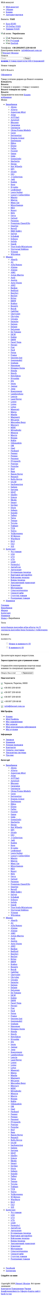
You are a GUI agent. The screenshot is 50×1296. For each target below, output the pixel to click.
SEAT (13, 492)
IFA (12, 381)
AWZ (13, 285)
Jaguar (14, 386)
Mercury (15, 425)
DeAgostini (16, 135)
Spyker (14, 505)
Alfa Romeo (16, 264)
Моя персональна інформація (21, 726)
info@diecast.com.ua (31, 50)
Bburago (15, 122)
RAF (13, 468)
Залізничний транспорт (23, 582)
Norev (14, 210)
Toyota (14, 523)
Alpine (14, 269)
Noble (13, 440)
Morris (14, 435)
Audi (13, 277)
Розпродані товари (20, 598)
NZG (13, 213)
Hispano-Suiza (18, 368)
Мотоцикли (16, 587)
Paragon (15, 220)
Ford (13, 350)
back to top (6, 1293)
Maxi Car (15, 202)
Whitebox (15, 254)
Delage (14, 326)
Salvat (14, 233)
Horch (14, 373)
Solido (14, 241)
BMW (13, 300)
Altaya (14, 109)
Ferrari (14, 344)
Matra (14, 412)
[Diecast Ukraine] (10, 53)
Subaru (14, 510)
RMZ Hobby (16, 231)
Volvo (13, 531)
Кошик (9, 12)
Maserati (15, 409)
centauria (6, 629)
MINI (13, 427)
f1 (40, 627)
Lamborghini (17, 394)
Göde (13, 156)
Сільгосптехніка (19, 590)
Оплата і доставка (15, 750)
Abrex (14, 107)
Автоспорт (16, 569)
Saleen (14, 487)
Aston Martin (17, 275)
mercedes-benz (18, 629)
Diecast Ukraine (22, 1283)
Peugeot (15, 458)
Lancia (14, 396)
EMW (13, 339)
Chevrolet (15, 313)
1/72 (13, 556)
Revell (14, 228)
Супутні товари (19, 595)
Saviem (14, 489)
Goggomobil (16, 360)
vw (37, 627)
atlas (26, 627)
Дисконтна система (16, 752)
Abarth (14, 259)
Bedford (14, 290)
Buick (13, 308)
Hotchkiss (16, 375)
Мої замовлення (14, 721)
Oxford (14, 218)
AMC (13, 272)
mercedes (19, 627)
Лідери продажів (14, 744)
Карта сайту (34, 1291)
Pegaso (14, 456)
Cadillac (15, 311)
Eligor (14, 145)
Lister (13, 404)
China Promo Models (21, 130)
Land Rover (16, 399)
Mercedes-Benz (18, 422)
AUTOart (15, 117)
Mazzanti (15, 417)
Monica (14, 432)
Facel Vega (16, 342)
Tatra (13, 518)
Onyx (13, 215)
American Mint (18, 112)
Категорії (11, 549)
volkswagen (42, 629)
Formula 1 (15, 564)
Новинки (10, 600)
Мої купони (12, 729)
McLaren (15, 419)
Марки (9, 257)
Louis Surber (17, 192)
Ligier (14, 401)
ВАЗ (13, 541)
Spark (13, 244)
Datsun (14, 324)
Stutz (13, 507)
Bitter (13, 298)
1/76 (13, 559)
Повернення (17, 1288)
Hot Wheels (16, 166)
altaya (32, 627)
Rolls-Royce (16, 479)
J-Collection (17, 176)
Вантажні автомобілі (21, 574)
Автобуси (16, 567)
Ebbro (13, 143)
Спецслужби (17, 593)
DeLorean (15, 329)
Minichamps (17, 205)
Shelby (14, 494)
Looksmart (16, 189)
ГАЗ (12, 543)
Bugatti (14, 306)
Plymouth (16, 461)
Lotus (13, 406)
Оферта (24, 1291)
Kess (13, 184)
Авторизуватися (14, 14)
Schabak (15, 236)
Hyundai (15, 378)
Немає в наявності (20, 643)
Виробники (11, 104)
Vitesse (14, 251)
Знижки (10, 739)
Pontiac (14, 463)
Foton (13, 352)
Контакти (11, 747)
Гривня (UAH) (13, 29)
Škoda (14, 500)
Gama (13, 153)
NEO (13, 207)
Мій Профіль (12, 719)
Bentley (14, 293)
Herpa (14, 163)
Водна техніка (18, 580)
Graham (14, 363)
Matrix (14, 200)
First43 (14, 151)
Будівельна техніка (21, 572)
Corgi (13, 132)
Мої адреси (11, 724)
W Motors (15, 536)
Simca (14, 497)
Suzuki (14, 512)
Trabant (14, 525)
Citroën (14, 319)
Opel (13, 448)
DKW (13, 334)
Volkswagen (17, 533)
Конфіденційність (10, 1291)
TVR (13, 528)
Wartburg (15, 538)
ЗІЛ (12, 546)
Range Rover (17, 474)
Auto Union (16, 282)
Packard (15, 450)
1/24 (13, 554)
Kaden (14, 182)
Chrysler (15, 316)
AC (12, 262)
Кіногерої (16, 585)
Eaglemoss (16, 140)
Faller (13, 148)
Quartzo (14, 226)
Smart (14, 502)
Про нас (10, 755)
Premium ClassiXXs (20, 223)
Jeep (13, 388)
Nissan (14, 437)
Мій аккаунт (12, 7)
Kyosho (14, 187)
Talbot (14, 515)
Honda (14, 370)
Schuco (14, 238)
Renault (14, 476)
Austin (14, 280)
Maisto (14, 197)
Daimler (14, 321)
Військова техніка (20, 577)
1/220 (13, 562)
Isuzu (13, 383)
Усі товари (16, 551)
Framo (14, 355)
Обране (9, 9)
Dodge (14, 337)
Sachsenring (17, 484)
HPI (12, 169)
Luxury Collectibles (20, 194)
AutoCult (15, 120)
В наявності (16, 647)
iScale (14, 171)
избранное (6, 97)
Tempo (14, 520)
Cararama (15, 125)
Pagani (14, 453)
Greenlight (16, 158)
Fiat (13, 347)
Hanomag (15, 365)
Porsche (14, 466)
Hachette (15, 161)
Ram (13, 471)
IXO (12, 174)
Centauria (15, 127)
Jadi (13, 179)
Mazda (14, 414)
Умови (27, 1288)
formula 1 (31, 629)
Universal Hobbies (20, 249)
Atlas (13, 114)
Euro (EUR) (11, 23)
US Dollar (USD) (13, 26)
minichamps (7, 627)
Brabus (14, 303)
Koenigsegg (16, 391)
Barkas (14, 288)
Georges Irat (16, 357)
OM (12, 445)
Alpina (14, 267)
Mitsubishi (16, 430)
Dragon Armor (17, 138)
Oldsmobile (16, 443)
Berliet (14, 295)
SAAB (13, 481)
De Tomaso (16, 331)
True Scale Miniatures (21, 246)
